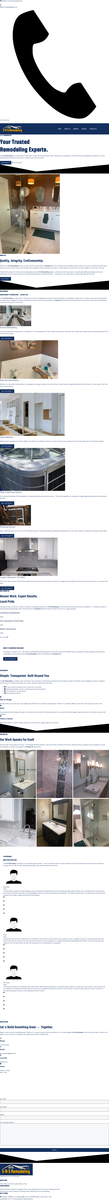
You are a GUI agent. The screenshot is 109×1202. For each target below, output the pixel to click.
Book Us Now (23, 1184)
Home (59, 129)
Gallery (84, 129)
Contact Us (93, 129)
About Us (67, 129)
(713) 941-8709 (4, 120)
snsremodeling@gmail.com (9, 7)
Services (75, 129)
